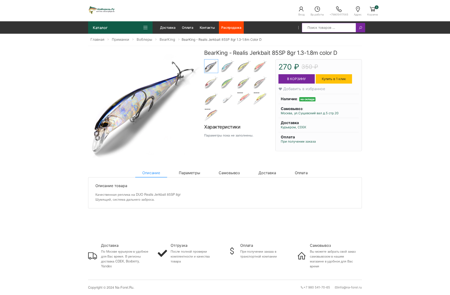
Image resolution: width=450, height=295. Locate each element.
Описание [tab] (151, 172)
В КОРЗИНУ (296, 79)
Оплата (187, 28)
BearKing (167, 39)
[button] (301, 11)
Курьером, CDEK (293, 127)
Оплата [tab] (301, 172)
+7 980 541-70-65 (317, 287)
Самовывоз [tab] (229, 172)
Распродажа (231, 28)
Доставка (168, 28)
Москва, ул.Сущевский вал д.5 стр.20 (309, 113)
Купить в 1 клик (334, 79)
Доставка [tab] (267, 172)
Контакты (207, 28)
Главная (97, 39)
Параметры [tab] (189, 172)
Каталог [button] (100, 27)
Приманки (120, 39)
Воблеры (144, 39)
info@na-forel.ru (350, 287)
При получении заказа (298, 141)
